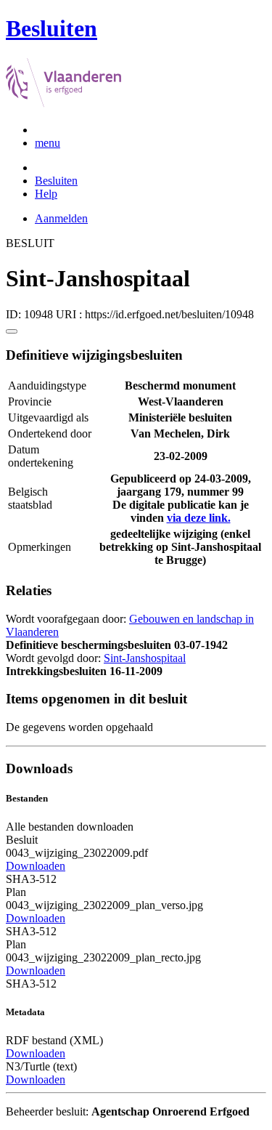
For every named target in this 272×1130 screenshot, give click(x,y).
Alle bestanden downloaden (69, 826)
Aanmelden (61, 218)
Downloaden (35, 866)
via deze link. (199, 518)
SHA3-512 (31, 879)
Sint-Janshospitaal (145, 658)
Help (46, 193)
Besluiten (56, 180)
